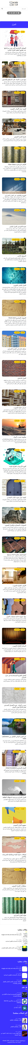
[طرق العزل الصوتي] (14, 127)
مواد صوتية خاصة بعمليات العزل (16, 616)
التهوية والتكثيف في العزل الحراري (15, 195)
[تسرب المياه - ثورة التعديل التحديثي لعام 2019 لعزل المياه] (14, 695)
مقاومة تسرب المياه (20, 437)
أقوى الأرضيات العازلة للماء (17, 466)
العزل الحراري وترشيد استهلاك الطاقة (14, 797)
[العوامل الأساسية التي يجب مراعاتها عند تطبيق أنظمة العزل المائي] (14, 38)
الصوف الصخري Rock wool (17, 318)
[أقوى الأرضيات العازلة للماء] (14, 456)
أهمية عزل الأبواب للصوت (18, 109)
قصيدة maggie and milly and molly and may (11, 934)
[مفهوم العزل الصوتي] (14, 815)
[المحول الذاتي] (14, 246)
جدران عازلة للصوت (20, 408)
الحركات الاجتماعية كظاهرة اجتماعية (13, 941)
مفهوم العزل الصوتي (19, 825)
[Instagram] (9, 13)
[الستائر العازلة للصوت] (14, 636)
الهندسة (22, 31)
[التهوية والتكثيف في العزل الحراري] (14, 185)
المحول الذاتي (21, 256)
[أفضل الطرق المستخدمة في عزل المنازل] (14, 665)
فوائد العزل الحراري (20, 915)
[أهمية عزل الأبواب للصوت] (14, 99)
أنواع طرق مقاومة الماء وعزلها (16, 554)
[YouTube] (18, 13)
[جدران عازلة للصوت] (14, 397)
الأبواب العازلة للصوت (19, 585)
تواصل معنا (18, 1042)
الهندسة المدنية (16, 751)
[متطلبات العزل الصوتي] (14, 876)
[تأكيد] (2, 9)
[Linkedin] (11, 13)
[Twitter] (14, 13)
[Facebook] (16, 13)
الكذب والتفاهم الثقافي (15, 1026)
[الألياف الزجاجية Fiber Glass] (14, 154)
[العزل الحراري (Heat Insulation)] (14, 758)
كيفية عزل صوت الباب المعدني (16, 497)
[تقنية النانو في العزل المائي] (14, 216)
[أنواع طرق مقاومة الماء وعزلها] (14, 544)
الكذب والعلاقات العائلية (15, 1020)
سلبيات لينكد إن (17, 1007)
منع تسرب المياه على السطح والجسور (14, 79)
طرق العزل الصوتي (20, 137)
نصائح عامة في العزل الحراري (17, 349)
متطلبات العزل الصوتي (19, 886)
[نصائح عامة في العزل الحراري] (14, 339)
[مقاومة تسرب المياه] (14, 427)
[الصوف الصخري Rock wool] (14, 308)
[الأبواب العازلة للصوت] (14, 575)
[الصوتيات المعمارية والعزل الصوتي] (14, 515)
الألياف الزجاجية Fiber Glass (17, 164)
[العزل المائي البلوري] (14, 275)
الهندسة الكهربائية (16, 239)
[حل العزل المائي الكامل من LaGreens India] (14, 726)
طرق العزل (17, 31)
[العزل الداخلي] (14, 368)
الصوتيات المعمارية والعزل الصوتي (15, 525)
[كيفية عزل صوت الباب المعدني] (14, 487)
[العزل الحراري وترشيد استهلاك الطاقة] (14, 787)
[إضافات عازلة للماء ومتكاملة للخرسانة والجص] (14, 844)
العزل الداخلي (21, 378)
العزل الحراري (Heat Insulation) (16, 768)
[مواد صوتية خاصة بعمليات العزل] (14, 606)
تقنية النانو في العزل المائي (17, 226)
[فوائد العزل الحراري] (14, 905)
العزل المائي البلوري (19, 285)
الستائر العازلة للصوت (19, 646)
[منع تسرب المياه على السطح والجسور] (14, 69)
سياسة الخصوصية (11, 1042)
